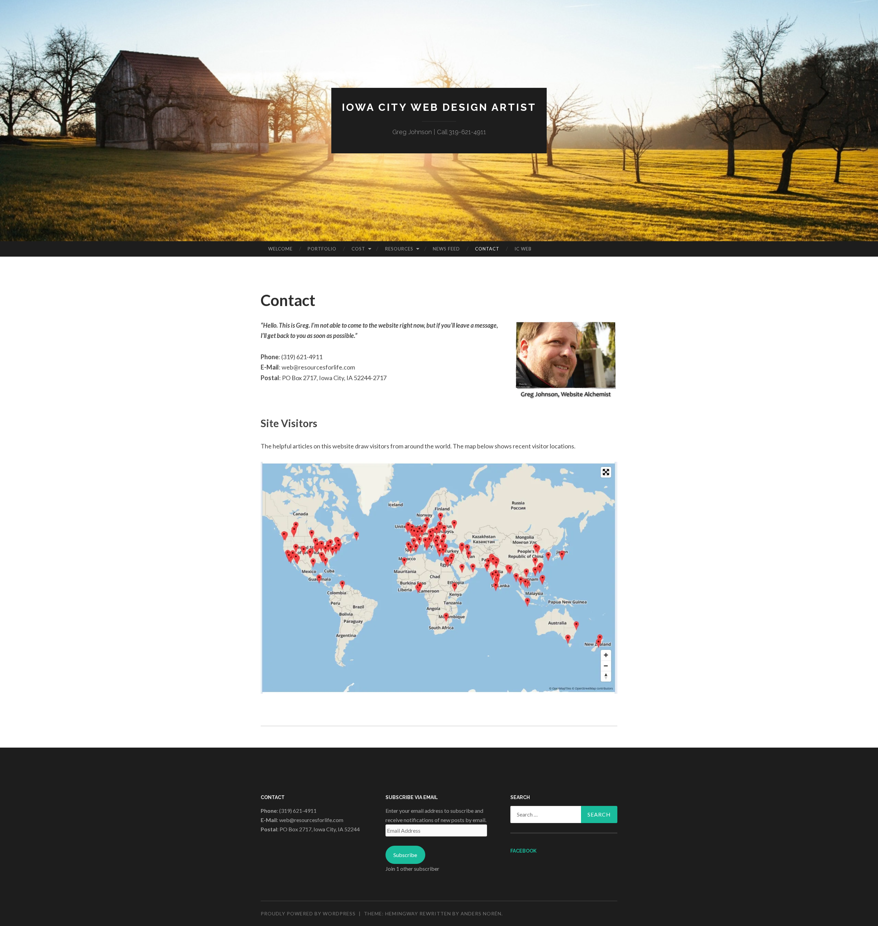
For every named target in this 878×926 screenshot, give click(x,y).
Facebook (523, 851)
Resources (399, 248)
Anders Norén (481, 913)
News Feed (446, 248)
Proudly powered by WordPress (308, 913)
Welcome (280, 248)
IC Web (523, 248)
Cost (358, 248)
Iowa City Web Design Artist (439, 107)
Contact (487, 248)
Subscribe (405, 855)
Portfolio (322, 248)
